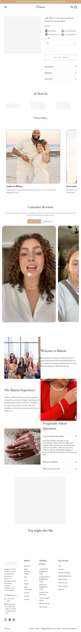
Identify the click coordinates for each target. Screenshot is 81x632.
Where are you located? (51, 468)
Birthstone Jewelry (64, 573)
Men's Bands (43, 607)
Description (49, 66)
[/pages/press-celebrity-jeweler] (12, 105)
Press (26, 580)
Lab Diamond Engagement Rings (43, 571)
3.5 (48, 43)
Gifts (59, 566)
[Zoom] (8, 49)
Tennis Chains (63, 583)
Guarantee (49, 79)
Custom (26, 593)
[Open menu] (5, 7)
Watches (61, 589)
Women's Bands (44, 603)
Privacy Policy (56, 628)
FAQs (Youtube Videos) (27, 571)
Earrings (61, 569)
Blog (25, 577)
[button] (10, 559)
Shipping (48, 72)
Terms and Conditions (69, 628)
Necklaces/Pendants (65, 576)
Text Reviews (47, 221)
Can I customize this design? (53, 436)
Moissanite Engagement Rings (43, 587)
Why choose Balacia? (50, 462)
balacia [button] (27, 560)
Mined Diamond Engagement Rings (44, 579)
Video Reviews (34, 221)
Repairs (26, 584)
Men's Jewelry (62, 586)
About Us (27, 566)
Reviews (27, 596)
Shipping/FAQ (46, 628)
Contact (27, 599)
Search (37, 628)
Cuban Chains (63, 579)
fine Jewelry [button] (63, 560)
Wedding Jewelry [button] (43, 562)
